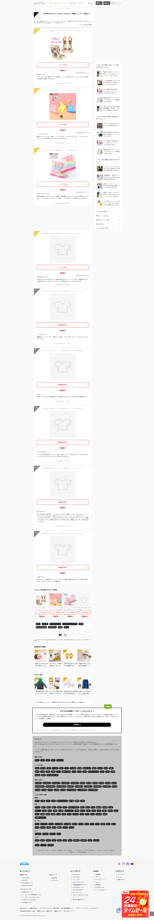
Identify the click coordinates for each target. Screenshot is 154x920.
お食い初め (37, 775)
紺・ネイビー (52, 833)
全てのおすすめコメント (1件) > (62, 203)
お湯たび (60, 850)
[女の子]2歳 (37, 789)
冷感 (43, 800)
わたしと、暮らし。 (68, 850)
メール (119, 877)
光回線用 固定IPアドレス (80, 885)
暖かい (59, 807)
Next (90, 656)
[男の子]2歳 (88, 783)
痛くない (93, 807)
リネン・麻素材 (67, 824)
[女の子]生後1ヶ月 (79, 786)
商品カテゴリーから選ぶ (103, 220)
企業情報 (95, 871)
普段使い (59, 827)
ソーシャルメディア (101, 890)
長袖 (104, 810)
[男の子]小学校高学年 (61, 786)
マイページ (117, 3)
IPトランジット (77, 892)
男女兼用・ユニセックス (40, 817)
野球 (85, 771)
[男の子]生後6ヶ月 (65, 783)
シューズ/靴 (45, 623)
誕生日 (94, 768)
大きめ (110, 807)
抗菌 (83, 800)
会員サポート (121, 879)
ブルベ (69, 814)
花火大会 (79, 768)
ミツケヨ (105, 850)
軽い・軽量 (60, 810)
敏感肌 (53, 814)
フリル (92, 824)
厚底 (64, 814)
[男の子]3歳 (95, 783)
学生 (90, 840)
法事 (108, 771)
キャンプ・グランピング (93, 771)
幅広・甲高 (110, 810)
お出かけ (37, 768)
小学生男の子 (84, 840)
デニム (37, 824)
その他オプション (28, 902)
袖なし (116, 810)
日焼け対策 (104, 807)
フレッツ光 (76, 879)
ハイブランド (75, 814)
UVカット (37, 800)
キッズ (56, 3)
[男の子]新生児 (38, 783)
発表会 (37, 771)
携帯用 (76, 810)
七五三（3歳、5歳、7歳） (52, 775)
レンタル (59, 814)
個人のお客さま (25, 871)
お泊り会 (106, 768)
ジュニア (37, 840)
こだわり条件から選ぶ (102, 228)
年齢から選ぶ (100, 224)
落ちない (82, 807)
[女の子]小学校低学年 (41, 627)
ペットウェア (43, 845)
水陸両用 (77, 800)
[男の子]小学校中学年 (50, 786)
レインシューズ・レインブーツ (70, 623)
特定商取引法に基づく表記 (27, 911)
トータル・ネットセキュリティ (31, 897)
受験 (111, 768)
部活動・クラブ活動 (66, 771)
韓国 (60, 627)
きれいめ (54, 827)
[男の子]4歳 (101, 783)
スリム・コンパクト (69, 810)
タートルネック (43, 824)
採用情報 (97, 885)
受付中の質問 (72, 3)
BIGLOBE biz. (77, 874)
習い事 (42, 771)
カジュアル (42, 827)
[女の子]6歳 (62, 789)
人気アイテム (81, 3)
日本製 (42, 814)
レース (86, 824)
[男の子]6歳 (114, 783)
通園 (53, 771)
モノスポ (86, 850)
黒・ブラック (45, 833)
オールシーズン (60, 760)
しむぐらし (55, 880)
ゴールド (59, 833)
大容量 (55, 810)
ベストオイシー (79, 850)
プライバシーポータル (82, 908)
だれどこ (48, 850)
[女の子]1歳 (114, 786)
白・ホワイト (38, 833)
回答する (106, 3)
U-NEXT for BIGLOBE (29, 900)
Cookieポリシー (95, 908)
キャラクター (96, 840)
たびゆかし (112, 850)
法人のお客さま (75, 871)
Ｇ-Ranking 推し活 (82, 852)
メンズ (50, 3)
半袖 (99, 810)
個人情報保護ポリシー (67, 908)
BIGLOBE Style (99, 887)
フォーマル (71, 827)
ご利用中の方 (119, 871)
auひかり (25, 880)
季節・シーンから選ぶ (102, 216)
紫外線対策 (98, 807)
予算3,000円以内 (52, 627)
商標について (58, 911)
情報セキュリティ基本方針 (44, 911)
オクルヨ (54, 850)
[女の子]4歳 (50, 789)
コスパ (92, 814)
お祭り (61, 768)
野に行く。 (93, 850)
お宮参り (113, 771)
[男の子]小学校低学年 (39, 786)
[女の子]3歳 (43, 789)
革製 (103, 824)
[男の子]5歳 (107, 783)
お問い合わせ (23, 908)
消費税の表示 (33, 908)
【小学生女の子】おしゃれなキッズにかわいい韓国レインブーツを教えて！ (68, 702)
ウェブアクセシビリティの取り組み (49, 908)
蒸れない (49, 807)
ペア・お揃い (99, 814)
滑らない (43, 807)
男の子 (70, 840)
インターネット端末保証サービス (32, 895)
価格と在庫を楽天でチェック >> (83, 72)
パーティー (100, 768)
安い (82, 814)
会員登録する (77, 724)
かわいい (66, 627)
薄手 (94, 810)
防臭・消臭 (71, 800)
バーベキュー (55, 768)
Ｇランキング (41, 850)
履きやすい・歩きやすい (73, 807)
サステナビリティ (100, 879)
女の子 (64, 840)
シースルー (51, 824)
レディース (63, 3)
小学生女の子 (76, 840)
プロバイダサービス (78, 882)
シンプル (37, 827)
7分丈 (37, 814)
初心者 (42, 840)
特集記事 (90, 3)
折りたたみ (82, 810)
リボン (97, 824)
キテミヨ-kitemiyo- (39, 702)
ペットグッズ (51, 845)
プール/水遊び (73, 768)
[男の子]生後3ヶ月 (56, 783)
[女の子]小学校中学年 (82, 789)
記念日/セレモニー (87, 768)
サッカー (79, 771)
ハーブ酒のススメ (71, 852)
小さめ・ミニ (38, 810)
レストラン (42, 768)
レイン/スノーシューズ (55, 623)
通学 (48, 771)
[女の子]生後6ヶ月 (97, 786)
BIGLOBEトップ (68, 911)
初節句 (43, 775)
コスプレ (37, 845)
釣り (102, 771)
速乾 (53, 800)
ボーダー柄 (74, 824)
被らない (88, 807)
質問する (99, 3)
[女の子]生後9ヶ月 (107, 786)
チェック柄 (81, 824)
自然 (49, 827)
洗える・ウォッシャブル (62, 800)
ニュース (97, 882)
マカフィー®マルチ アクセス (80, 896)
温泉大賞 (54, 878)
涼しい (64, 807)
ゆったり (50, 810)
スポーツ (74, 771)
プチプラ (87, 814)
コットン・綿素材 (59, 824)
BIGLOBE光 (26, 878)
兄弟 (54, 840)
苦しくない (37, 807)
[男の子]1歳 (82, 783)
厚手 (88, 810)
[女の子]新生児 (70, 786)
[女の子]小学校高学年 (92, 789)
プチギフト (48, 840)
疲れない (54, 807)
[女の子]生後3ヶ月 (88, 786)
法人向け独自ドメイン (79, 899)
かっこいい (65, 827)
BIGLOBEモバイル (28, 883)
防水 (48, 800)
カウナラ (99, 850)
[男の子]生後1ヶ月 (47, 783)
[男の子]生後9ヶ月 (75, 783)
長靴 (81, 623)
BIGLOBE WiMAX (28, 885)
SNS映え (105, 814)
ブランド (97, 877)
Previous (35, 656)
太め (44, 810)
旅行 (49, 768)
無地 (108, 824)
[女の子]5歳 (56, 789)
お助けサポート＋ (28, 892)
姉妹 (59, 840)
